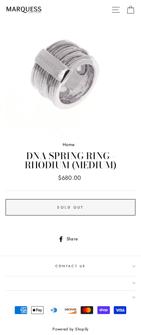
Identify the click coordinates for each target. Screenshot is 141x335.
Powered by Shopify (70, 329)
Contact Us (70, 266)
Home (68, 144)
